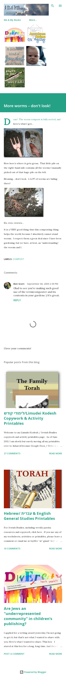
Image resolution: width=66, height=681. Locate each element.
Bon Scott (19, 283)
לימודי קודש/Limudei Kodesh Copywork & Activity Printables (30, 418)
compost (18, 259)
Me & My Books (12, 19)
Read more (55, 453)
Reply (17, 300)
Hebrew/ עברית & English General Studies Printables (29, 516)
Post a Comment (14, 653)
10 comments (12, 548)
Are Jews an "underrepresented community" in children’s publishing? (28, 616)
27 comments (12, 453)
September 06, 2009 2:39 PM (42, 283)
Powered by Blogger (35, 672)
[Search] (52, 6)
